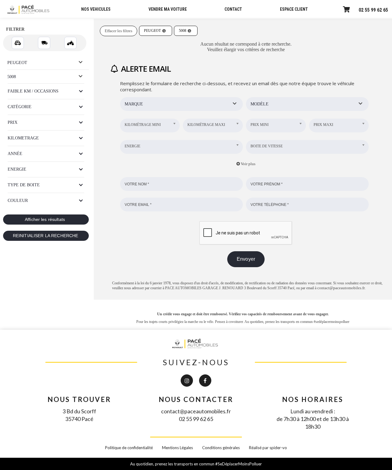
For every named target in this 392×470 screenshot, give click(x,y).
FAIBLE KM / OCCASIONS (33, 91)
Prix (12, 122)
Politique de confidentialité (129, 447)
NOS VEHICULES (96, 9)
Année (15, 153)
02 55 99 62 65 (373, 10)
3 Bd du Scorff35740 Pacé (79, 415)
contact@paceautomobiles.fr (341, 288)
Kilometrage (23, 138)
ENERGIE (17, 169)
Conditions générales (221, 447)
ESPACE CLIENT (294, 9)
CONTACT (233, 9)
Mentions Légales (177, 447)
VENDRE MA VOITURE (168, 9)
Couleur (18, 200)
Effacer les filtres (118, 30)
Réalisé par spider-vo (268, 447)
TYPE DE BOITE (24, 185)
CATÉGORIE (20, 106)
